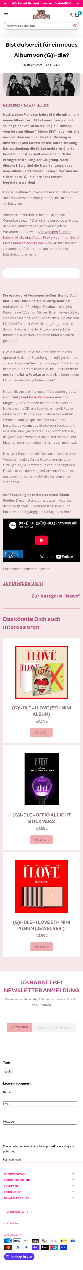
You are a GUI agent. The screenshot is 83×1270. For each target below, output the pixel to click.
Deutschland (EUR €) (18, 1212)
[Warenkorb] (77, 15)
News (28, 105)
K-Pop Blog (11, 105)
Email (6, 1104)
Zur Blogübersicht (23, 583)
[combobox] (39, 25)
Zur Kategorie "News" (56, 596)
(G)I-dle (43, 105)
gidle (8, 1071)
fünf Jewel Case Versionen (32, 397)
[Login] (71, 15)
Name (6, 1092)
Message (8, 1122)
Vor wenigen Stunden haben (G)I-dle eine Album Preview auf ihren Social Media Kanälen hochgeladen (41, 237)
